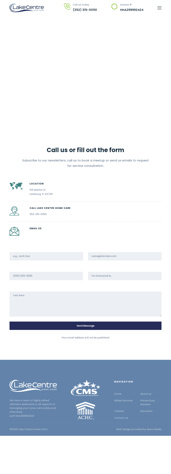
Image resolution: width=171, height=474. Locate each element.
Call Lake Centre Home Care (50, 208)
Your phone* (17, 267)
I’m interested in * (99, 267)
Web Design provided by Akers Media (138, 429)
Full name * (16, 247)
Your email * (95, 247)
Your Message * (19, 287)
